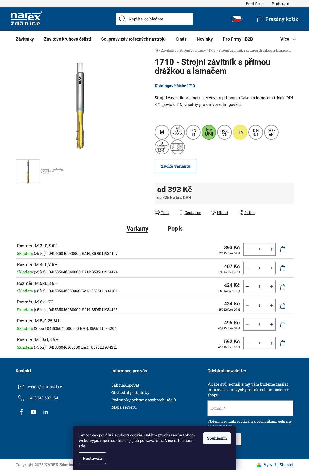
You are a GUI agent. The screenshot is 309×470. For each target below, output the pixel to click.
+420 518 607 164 (43, 397)
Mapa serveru (124, 407)
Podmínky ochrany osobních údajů (143, 399)
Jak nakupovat (125, 385)
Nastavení (92, 458)
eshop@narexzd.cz (45, 386)
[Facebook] (21, 412)
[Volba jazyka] (237, 19)
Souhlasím (217, 438)
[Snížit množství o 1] (247, 249)
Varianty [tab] (137, 228)
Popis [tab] (175, 228)
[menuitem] (25, 39)
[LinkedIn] (45, 412)
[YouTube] (33, 412)
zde (82, 445)
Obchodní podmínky (130, 392)
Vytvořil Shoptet (279, 464)
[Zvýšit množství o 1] (271, 249)
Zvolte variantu (175, 165)
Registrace (280, 3)
